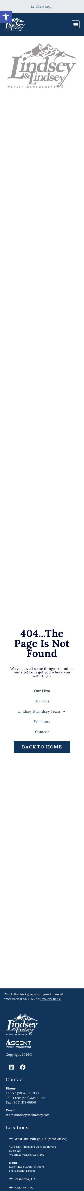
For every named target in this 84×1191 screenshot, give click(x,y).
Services (42, 701)
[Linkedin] (11, 1067)
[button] (6, 17)
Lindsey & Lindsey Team (39, 711)
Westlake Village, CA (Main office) (41, 1139)
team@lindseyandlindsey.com (28, 1115)
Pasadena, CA (25, 1179)
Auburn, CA (24, 1188)
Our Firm (42, 691)
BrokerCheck (50, 999)
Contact (42, 732)
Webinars (42, 721)
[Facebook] (22, 1067)
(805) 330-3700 (29, 1093)
